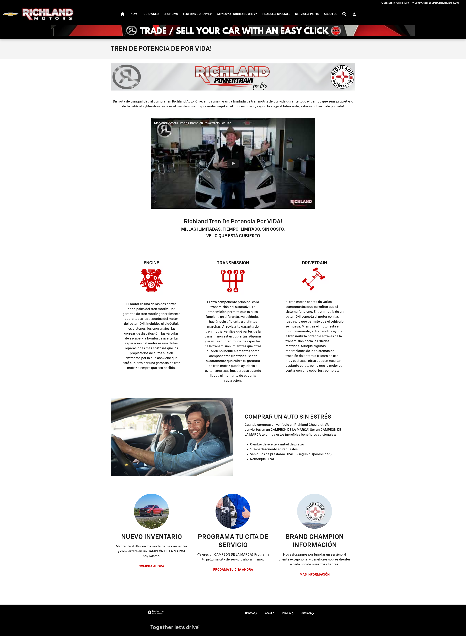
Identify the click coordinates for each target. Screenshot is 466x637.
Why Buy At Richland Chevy (236, 14)
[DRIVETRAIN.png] (314, 279)
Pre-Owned (150, 14)
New (134, 14)
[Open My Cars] (353, 14)
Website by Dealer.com (156, 612)
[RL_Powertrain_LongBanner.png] (233, 77)
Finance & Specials (276, 14)
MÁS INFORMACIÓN (315, 574)
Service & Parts (307, 14)
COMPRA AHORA (151, 566)
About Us (330, 14)
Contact (250, 613)
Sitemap (306, 613)
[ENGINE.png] (151, 281)
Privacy (286, 613)
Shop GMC (170, 14)
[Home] (10, 14)
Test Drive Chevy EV (197, 14)
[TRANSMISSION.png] (233, 280)
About (268, 613)
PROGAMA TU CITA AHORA (233, 569)
